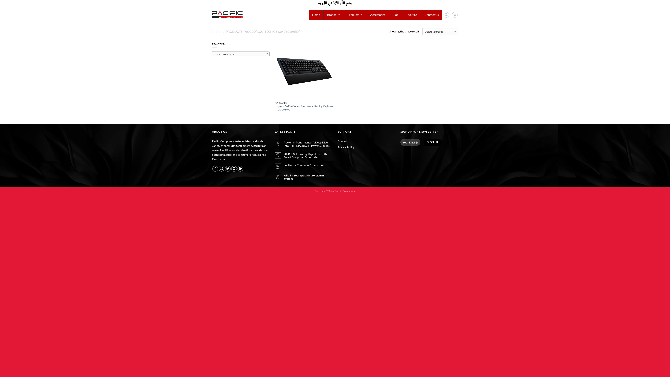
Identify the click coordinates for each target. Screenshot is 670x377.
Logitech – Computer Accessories (304, 165)
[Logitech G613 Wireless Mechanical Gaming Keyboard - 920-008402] (304, 70)
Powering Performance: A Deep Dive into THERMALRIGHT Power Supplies (307, 144)
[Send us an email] (234, 169)
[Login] (455, 15)
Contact (342, 141)
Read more (218, 159)
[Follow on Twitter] (228, 169)
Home (316, 15)
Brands (331, 15)
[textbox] (240, 53)
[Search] (446, 15)
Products (353, 15)
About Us (411, 15)
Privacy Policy (346, 147)
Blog (395, 15)
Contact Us (432, 15)
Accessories (377, 15)
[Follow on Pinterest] (240, 169)
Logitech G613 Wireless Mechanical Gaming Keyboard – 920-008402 (304, 108)
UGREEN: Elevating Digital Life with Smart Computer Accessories (305, 155)
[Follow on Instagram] (221, 169)
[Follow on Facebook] (215, 169)
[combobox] (241, 53)
